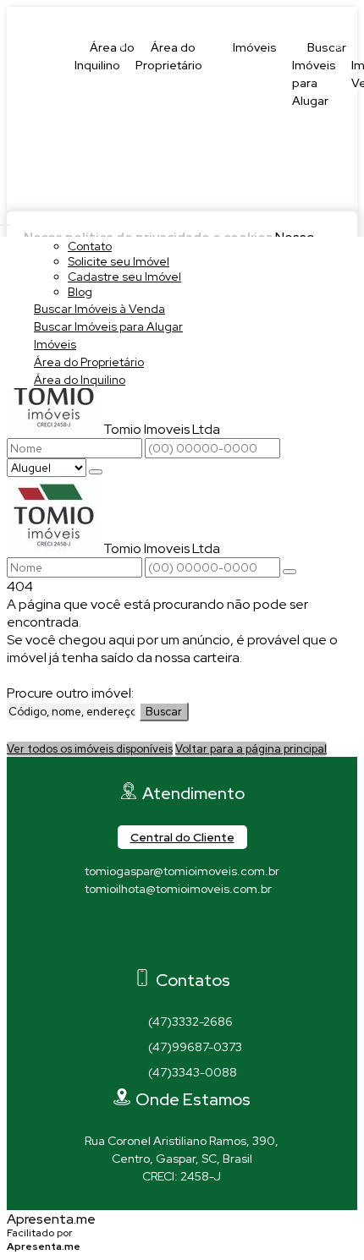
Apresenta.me (51, 1219)
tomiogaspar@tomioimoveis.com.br (182, 871)
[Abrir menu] (5, 220)
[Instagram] (182, 954)
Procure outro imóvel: (70, 693)
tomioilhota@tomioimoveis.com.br (178, 888)
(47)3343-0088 (192, 1072)
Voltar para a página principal (251, 749)
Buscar (164, 711)
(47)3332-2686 (190, 1021)
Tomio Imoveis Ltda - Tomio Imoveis (152, 16)
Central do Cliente (182, 837)
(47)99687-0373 (195, 1047)
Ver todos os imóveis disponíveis (90, 749)
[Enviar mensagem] (95, 471)
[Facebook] (182, 925)
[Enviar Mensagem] (289, 571)
